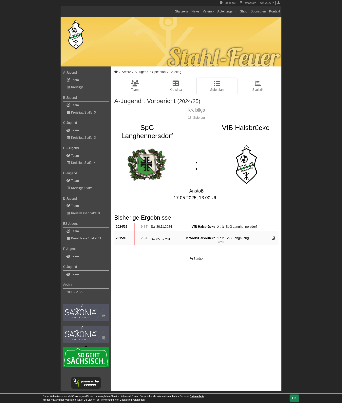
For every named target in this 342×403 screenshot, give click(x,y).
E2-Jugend (71, 223)
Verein (207, 11)
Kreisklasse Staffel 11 (85, 238)
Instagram (249, 2)
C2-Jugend (71, 148)
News (195, 11)
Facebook (229, 2)
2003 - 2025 (74, 292)
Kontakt (274, 11)
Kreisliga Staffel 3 (83, 112)
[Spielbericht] (273, 238)
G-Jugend (70, 266)
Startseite (181, 11)
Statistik (257, 89)
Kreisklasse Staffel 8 (85, 213)
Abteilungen (225, 11)
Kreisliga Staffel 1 (83, 188)
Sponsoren (258, 11)
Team (74, 80)
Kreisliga (77, 87)
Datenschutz (197, 396)
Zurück (198, 258)
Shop (243, 11)
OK (294, 398)
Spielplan (159, 72)
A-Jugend (70, 72)
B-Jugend (70, 97)
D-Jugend (70, 173)
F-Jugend (70, 248)
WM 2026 (265, 2)
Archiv (67, 284)
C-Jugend (70, 122)
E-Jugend (70, 198)
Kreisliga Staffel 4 (83, 162)
